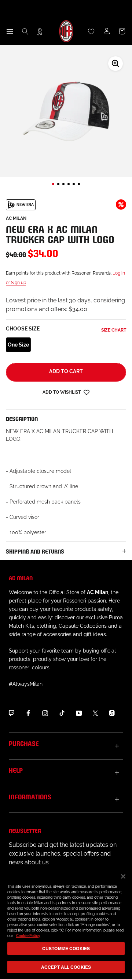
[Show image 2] (58, 184)
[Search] (25, 31)
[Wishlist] (91, 31)
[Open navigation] (10, 31)
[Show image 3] (63, 184)
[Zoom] (115, 63)
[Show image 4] (68, 184)
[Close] (123, 876)
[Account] (106, 31)
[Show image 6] (79, 184)
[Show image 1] (53, 184)
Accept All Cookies (66, 967)
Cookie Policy (28, 936)
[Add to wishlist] (86, 392)
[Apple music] (112, 713)
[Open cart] (122, 31)
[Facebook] (28, 713)
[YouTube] (79, 713)
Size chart (113, 330)
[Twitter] (95, 713)
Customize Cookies (66, 948)
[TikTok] (62, 713)
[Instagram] (45, 713)
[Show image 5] (74, 184)
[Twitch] (11, 713)
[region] (66, 922)
